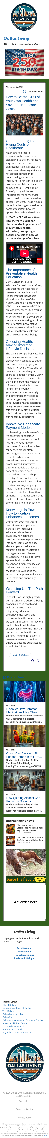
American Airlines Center (15, 1023)
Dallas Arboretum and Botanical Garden (23, 1020)
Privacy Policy (24, 1117)
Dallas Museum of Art (13, 1014)
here (45, 1135)
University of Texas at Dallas (16, 1008)
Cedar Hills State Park (13, 1026)
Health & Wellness (20, 655)
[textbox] (24, 41)
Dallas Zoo (7, 1017)
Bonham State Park (12, 1029)
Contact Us (24, 1101)
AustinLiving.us (24, 948)
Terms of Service (24, 1109)
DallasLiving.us (24, 951)
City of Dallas (9, 1004)
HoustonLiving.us (24, 955)
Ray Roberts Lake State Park (16, 1032)
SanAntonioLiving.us (24, 958)
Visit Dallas (8, 1011)
